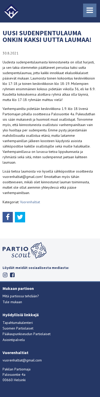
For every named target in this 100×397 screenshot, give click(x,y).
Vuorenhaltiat (30, 202)
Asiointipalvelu (14, 339)
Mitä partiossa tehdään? (21, 296)
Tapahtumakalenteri (18, 322)
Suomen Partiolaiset (18, 328)
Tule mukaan (12, 302)
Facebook (12, 275)
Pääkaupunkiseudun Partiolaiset (27, 334)
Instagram (5, 275)
